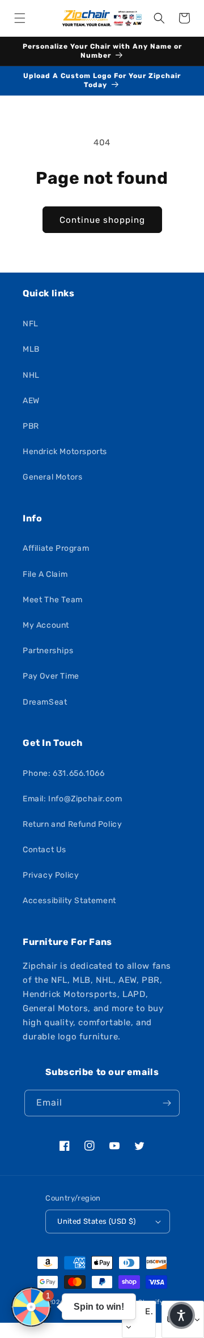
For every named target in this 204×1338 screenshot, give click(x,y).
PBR (31, 426)
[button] (19, 18)
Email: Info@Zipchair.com (72, 799)
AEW (31, 400)
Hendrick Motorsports (65, 451)
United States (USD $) (96, 1221)
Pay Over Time (51, 676)
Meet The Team (53, 600)
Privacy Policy (51, 875)
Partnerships (48, 650)
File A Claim (45, 574)
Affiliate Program (56, 548)
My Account (46, 625)
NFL (31, 324)
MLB (31, 349)
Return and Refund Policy (72, 824)
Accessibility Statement (69, 900)
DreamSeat (45, 702)
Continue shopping (102, 220)
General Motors (52, 477)
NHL (31, 375)
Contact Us (44, 849)
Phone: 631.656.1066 (63, 773)
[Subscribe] (166, 1103)
